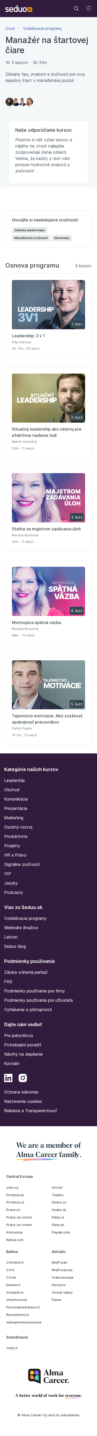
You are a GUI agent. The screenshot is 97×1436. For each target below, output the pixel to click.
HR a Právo (15, 855)
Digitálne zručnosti (22, 864)
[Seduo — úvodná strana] (18, 8)
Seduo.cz (59, 1202)
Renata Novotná (25, 535)
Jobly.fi (12, 1348)
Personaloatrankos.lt (23, 1307)
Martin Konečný (24, 441)
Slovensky (62, 238)
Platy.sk (58, 1225)
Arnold (57, 1187)
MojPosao (60, 1262)
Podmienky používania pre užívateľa (38, 1000)
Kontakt (12, 1063)
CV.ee (11, 1277)
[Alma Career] (48, 1376)
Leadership (14, 780)
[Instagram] (23, 1079)
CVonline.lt (15, 1262)
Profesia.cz (15, 1202)
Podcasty (13, 892)
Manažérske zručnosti (31, 238)
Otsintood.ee (16, 1300)
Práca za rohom (19, 1217)
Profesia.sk (15, 1195)
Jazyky (11, 883)
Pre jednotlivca (18, 1035)
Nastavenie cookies (23, 1101)
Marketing (13, 817)
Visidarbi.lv (15, 1292)
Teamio (58, 1195)
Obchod (12, 789)
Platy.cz (58, 1217)
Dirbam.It (13, 1285)
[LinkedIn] (8, 1079)
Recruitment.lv (17, 1315)
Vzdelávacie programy (42, 28)
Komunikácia (16, 799)
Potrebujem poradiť (22, 1044)
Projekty (12, 845)
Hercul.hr (59, 1285)
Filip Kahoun (21, 342)
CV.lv (10, 1270)
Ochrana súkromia (21, 1092)
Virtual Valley (62, 1292)
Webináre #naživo (21, 927)
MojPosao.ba (62, 1270)
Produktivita (15, 836)
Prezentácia (15, 808)
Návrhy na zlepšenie (23, 1054)
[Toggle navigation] (76, 8)
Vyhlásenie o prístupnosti (28, 1009)
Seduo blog (15, 946)
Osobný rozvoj (18, 827)
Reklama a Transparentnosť (30, 1110)
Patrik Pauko (22, 728)
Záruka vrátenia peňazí (25, 972)
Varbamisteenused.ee (23, 1322)
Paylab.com (61, 1232)
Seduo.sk (59, 1210)
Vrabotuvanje (62, 1277)
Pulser (57, 1300)
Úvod (10, 28)
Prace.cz (13, 1210)
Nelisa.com (15, 1240)
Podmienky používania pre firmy (34, 990)
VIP (7, 873)
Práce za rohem (19, 1225)
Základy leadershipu (29, 230)
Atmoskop (14, 1232)
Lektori (10, 937)
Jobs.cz (12, 1187)
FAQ (8, 981)
